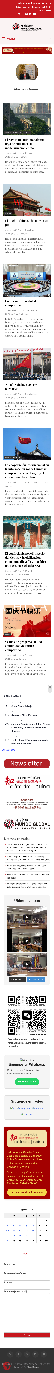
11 (14, 1230)
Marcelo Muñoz (14, 153)
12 (20, 1230)
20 (26, 1235)
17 (7, 1235)
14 (33, 1230)
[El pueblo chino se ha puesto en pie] (27, 200)
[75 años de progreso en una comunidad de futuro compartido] (27, 621)
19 (20, 1235)
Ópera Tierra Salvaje (21, 706)
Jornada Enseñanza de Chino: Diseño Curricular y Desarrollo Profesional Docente (30, 727)
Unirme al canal (27, 1081)
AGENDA (46, 6)
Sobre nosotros (23, 6)
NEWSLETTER (45, 10)
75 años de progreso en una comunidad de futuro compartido (23, 646)
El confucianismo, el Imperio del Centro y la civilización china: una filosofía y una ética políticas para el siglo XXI (25, 559)
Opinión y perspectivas (13, 132)
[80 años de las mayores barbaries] (27, 364)
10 (7, 1230)
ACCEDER (46, 3)
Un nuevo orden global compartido (20, 303)
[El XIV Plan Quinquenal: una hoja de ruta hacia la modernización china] (27, 119)
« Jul (25, 1253)
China (7, 634)
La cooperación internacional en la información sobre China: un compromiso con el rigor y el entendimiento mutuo (27, 471)
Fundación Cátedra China (28, 3)
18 (14, 1235)
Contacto (36, 6)
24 (7, 1240)
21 (33, 1235)
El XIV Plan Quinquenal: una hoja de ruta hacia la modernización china (25, 144)
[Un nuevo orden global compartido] (27, 280)
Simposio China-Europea (24, 715)
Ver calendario (8, 749)
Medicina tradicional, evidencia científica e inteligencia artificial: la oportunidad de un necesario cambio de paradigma (27, 847)
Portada (27, 132)
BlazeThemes (33, 1367)
